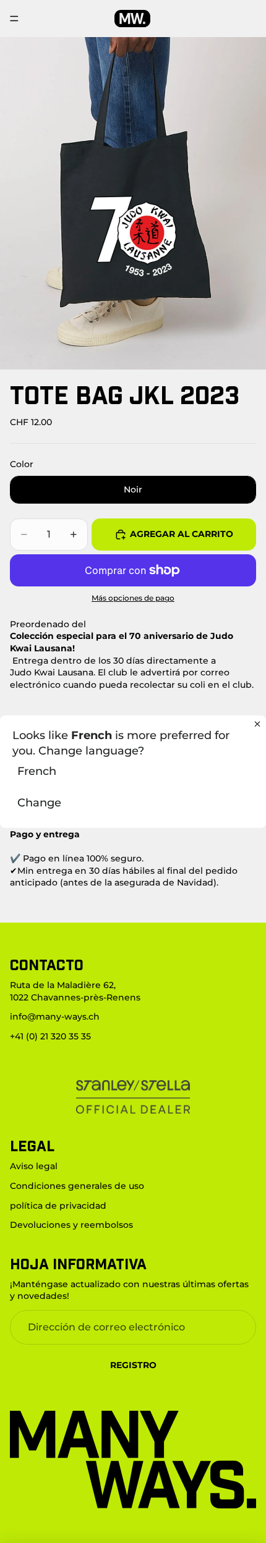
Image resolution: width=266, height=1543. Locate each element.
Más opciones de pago (133, 598)
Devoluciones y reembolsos (71, 1224)
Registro (133, 1365)
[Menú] (14, 18)
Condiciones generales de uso (77, 1185)
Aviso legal (34, 1166)
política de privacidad (58, 1205)
